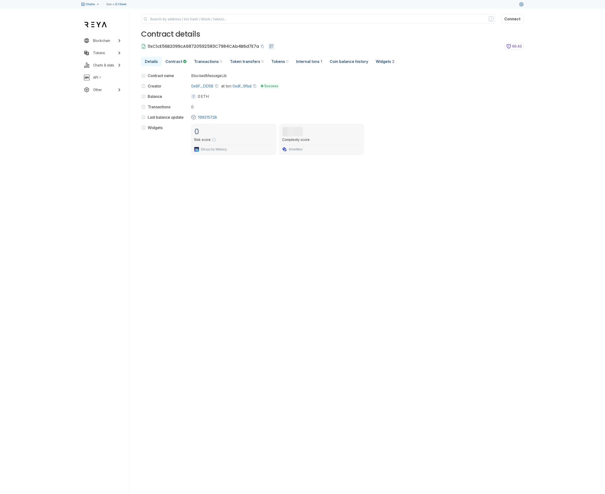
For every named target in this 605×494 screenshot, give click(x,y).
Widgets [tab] (385, 61)
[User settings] (521, 4)
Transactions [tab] (208, 61)
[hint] (143, 75)
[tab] (176, 61)
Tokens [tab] (280, 61)
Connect (512, 19)
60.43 (517, 46)
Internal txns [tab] (309, 61)
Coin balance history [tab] (349, 61)
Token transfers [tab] (247, 61)
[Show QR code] (271, 46)
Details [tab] (151, 61)
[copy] (263, 46)
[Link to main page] (95, 24)
